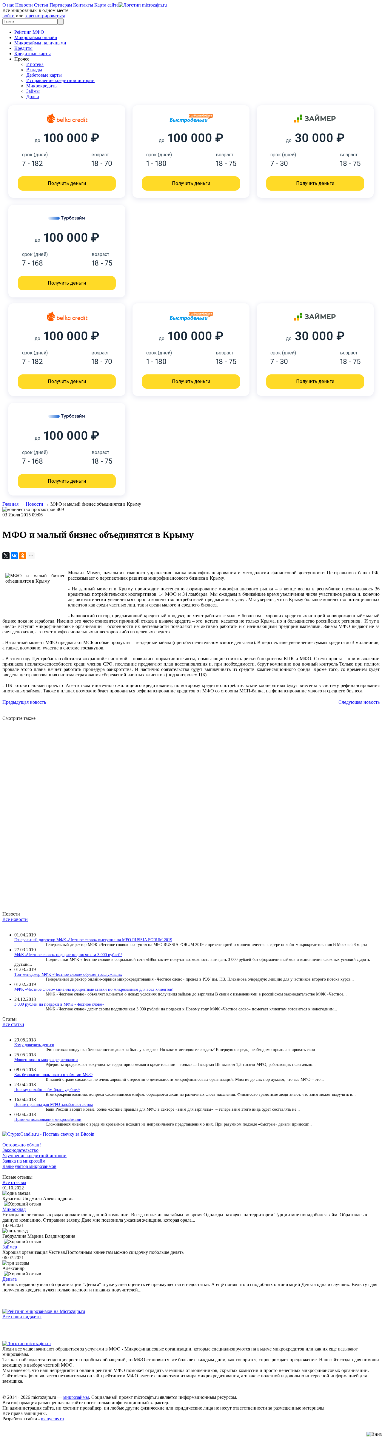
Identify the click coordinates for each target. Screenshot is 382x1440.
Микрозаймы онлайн (35, 37)
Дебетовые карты (44, 75)
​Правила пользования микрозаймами (47, 1119)
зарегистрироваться (45, 15)
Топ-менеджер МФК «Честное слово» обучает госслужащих (68, 974)
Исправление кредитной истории (60, 80)
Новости (24, 4)
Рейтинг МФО (29, 32)
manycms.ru (52, 1418)
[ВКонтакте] (14, 555)
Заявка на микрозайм (23, 1160)
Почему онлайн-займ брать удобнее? (47, 1089)
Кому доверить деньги (34, 1045)
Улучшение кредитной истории (34, 1155)
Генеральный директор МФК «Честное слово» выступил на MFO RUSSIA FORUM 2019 (93, 940)
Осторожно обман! (21, 1144)
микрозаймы (76, 1397)
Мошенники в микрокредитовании (46, 1060)
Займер (9, 1246)
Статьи (41, 4)
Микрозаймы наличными (40, 42)
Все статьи (13, 1024)
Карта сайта (106, 4)
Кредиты (23, 48)
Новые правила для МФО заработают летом (53, 1104)
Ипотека (35, 64)
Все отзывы (14, 1182)
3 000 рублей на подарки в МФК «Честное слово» (59, 1004)
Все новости (15, 919)
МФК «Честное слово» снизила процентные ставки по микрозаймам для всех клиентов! (94, 989)
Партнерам (61, 4)
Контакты (83, 4)
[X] (6, 555)
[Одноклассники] (22, 555)
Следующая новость (359, 702)
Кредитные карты (32, 53)
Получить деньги (67, 183)
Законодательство (20, 1150)
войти (8, 15)
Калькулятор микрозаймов (29, 1166)
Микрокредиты (42, 85)
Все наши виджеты (21, 1316)
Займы (33, 91)
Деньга (9, 1279)
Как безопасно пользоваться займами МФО (53, 1074)
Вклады (34, 69)
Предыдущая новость (24, 702)
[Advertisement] (181, 810)
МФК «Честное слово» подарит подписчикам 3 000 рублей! (68, 955)
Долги (32, 96)
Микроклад (14, 1209)
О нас (8, 4)
